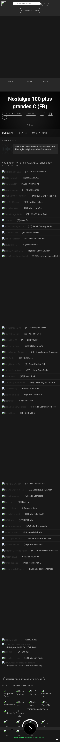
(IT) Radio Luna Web (33, 208)
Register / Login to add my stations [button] (24, 679)
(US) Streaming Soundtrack (42, 382)
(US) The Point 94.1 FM (35, 484)
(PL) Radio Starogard (33, 496)
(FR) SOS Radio (26, 358)
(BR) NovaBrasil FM (30, 245)
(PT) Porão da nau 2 (32, 563)
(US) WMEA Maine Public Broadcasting (24, 665)
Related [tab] (23, 133)
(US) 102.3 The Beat (32, 334)
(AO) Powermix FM (30, 184)
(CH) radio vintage (29, 508)
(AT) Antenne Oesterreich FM (44, 550)
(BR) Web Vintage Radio (37, 214)
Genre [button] (29, 82)
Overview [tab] (7, 133)
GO (45, 4)
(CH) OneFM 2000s (30, 557)
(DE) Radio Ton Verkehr (36, 526)
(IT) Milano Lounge (30, 190)
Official (31, 114)
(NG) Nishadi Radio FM (34, 238)
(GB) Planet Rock (27, 376)
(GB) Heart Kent (26, 401)
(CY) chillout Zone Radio (37, 370)
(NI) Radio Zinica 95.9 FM (39, 251)
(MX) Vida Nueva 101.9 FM (40, 490)
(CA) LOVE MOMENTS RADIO (44, 196)
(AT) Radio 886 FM (29, 340)
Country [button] (47, 82)
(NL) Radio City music (33, 658)
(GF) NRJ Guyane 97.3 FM (39, 538)
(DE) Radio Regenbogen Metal (46, 256)
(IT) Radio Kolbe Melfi (34, 514)
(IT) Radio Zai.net (29, 640)
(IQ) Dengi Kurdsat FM (35, 364)
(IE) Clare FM (22, 220)
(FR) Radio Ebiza (27, 413)
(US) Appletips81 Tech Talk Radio (22, 647)
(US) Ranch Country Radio (40, 226)
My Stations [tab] (39, 133)
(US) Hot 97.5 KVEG (30, 178)
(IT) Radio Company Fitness (43, 407)
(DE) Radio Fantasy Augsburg (44, 352)
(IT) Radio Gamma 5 (33, 394)
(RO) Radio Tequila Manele (41, 569)
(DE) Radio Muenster (33, 544)
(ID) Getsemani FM (30, 232)
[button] (30, 10)
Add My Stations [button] (13, 114)
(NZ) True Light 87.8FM (35, 328)
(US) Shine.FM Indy (30, 388)
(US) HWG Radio (26, 520)
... (42, 114)
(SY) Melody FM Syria (33, 346)
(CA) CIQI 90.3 (23, 652)
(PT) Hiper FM (23, 502)
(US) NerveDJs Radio (33, 532)
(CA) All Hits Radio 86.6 (35, 172)
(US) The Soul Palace (33, 202)
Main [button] (10, 82)
